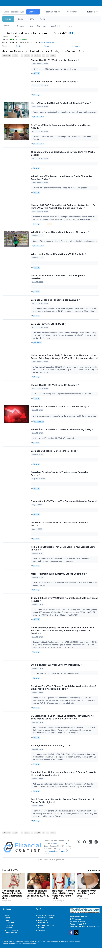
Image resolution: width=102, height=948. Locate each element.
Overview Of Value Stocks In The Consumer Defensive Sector (59, 473)
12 (48, 55)
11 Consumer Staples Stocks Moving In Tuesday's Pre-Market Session (63, 153)
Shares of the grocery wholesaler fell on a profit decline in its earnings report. (65, 241)
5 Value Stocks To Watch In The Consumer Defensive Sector (64, 501)
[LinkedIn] (90, 847)
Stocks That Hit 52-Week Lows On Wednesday (56, 664)
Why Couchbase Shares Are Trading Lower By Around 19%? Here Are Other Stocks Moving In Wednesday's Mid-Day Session (62, 630)
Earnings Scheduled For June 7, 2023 (51, 745)
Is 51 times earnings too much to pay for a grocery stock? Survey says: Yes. (65, 416)
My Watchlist (72, 12)
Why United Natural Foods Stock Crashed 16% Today (60, 406)
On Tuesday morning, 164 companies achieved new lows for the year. (62, 394)
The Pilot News (16, 941)
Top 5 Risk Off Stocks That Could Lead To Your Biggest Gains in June (63, 548)
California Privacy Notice (61, 941)
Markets (8, 19)
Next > (53, 55)
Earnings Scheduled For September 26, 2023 (55, 300)
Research (76, 46)
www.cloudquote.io (60, 843)
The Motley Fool (39, 117)
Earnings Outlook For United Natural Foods (55, 81)
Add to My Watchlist (47, 42)
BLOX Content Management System (18, 943)
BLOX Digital (34, 943)
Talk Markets (37, 342)
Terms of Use (41, 941)
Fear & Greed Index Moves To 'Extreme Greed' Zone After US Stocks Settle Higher (62, 800)
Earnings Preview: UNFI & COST (49, 324)
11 (43, 55)
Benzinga (36, 73)
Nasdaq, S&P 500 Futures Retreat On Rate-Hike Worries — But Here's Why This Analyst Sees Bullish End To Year (63, 206)
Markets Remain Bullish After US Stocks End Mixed (59, 573)
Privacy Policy (52, 851)
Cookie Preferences (75, 941)
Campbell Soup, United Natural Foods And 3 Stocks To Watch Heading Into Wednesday (63, 773)
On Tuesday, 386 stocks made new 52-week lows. (55, 69)
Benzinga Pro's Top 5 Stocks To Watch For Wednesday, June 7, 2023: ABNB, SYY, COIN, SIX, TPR (64, 687)
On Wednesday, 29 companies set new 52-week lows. (56, 673)
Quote (18, 46)
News (31, 26)
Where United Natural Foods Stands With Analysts (59, 254)
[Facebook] (84, 847)
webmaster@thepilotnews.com (87, 926)
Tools (42, 19)
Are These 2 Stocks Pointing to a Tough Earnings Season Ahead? (61, 126)
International (55, 26)
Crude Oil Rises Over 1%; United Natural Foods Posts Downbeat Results (64, 599)
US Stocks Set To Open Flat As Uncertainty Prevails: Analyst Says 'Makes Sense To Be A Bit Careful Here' (63, 717)
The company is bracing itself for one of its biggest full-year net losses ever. (65, 112)
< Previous (6, 55)
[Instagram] (96, 847)
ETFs (32, 19)
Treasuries (68, 26)
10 (39, 55)
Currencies (41, 26)
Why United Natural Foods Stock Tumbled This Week (60, 232)
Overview (21, 26)
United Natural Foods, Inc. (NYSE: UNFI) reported (54, 438)
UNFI (71, 33)
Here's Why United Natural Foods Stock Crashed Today (61, 103)
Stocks (20, 19)
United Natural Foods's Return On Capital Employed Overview (58, 277)
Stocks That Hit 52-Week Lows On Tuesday (55, 60)
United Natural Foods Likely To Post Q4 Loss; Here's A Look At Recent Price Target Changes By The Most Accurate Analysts (64, 356)
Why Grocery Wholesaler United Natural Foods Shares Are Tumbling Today (61, 177)
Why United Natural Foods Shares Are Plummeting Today (62, 429)
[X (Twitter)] (78, 847)
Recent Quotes (51, 12)
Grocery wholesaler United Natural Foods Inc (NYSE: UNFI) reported (62, 188)
